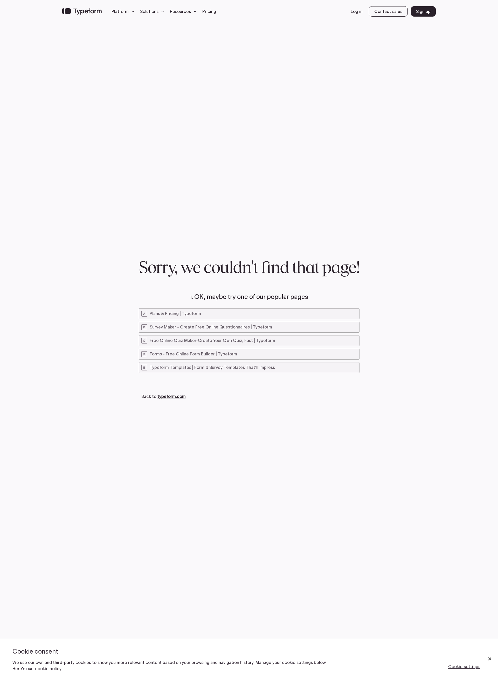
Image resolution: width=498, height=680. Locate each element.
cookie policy (48, 668)
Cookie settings (464, 666)
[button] (124, 11)
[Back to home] (82, 11)
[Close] (489, 659)
